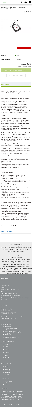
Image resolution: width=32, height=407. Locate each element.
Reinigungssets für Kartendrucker (13, 333)
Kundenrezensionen (7, 231)
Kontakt (3, 287)
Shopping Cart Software (10, 404)
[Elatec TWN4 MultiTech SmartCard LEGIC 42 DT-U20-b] (16, 23)
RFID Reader (8, 334)
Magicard (7, 357)
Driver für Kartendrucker (7, 300)
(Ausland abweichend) (19, 57)
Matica (6, 355)
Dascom (7, 349)
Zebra (6, 358)
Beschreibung (5, 84)
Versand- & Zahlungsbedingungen (10, 289)
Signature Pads (8, 336)
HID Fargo (7, 352)
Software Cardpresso (10, 337)
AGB (2, 291)
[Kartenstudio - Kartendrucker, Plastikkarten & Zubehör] (3, 2)
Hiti (5, 354)
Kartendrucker (8, 329)
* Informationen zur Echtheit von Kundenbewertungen (15, 297)
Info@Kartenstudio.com (11, 312)
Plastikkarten (8, 326)
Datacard (7, 351)
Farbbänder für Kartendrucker (12, 331)
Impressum (4, 281)
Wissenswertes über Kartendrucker (10, 295)
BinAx (6, 346)
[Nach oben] (27, 404)
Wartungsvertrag (5, 285)
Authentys (7, 344)
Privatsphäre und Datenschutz (9, 293)
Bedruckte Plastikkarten (11, 328)
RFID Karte (18, 216)
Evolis (6, 347)
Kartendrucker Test (6, 283)
